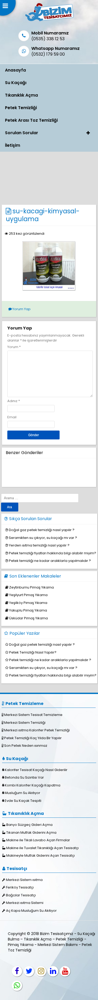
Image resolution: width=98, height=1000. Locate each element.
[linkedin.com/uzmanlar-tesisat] (53, 971)
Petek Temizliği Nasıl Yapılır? (32, 652)
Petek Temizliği (21, 108)
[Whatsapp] (17, 985)
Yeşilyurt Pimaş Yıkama (28, 594)
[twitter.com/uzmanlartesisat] (29, 971)
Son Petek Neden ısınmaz (25, 745)
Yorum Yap (21, 309)
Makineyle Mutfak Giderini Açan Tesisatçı (40, 855)
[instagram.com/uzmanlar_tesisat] (41, 971)
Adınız (12, 400)
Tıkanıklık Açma (21, 95)
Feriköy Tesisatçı (20, 887)
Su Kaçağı (15, 83)
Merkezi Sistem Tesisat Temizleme (33, 714)
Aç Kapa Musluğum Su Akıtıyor (31, 910)
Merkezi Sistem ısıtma (24, 879)
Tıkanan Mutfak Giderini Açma (31, 832)
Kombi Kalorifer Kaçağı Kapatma (32, 785)
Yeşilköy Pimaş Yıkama (28, 602)
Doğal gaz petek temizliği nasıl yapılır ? (41, 529)
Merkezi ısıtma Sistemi (24, 902)
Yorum (14, 346)
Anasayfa (15, 70)
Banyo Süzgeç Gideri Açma (29, 824)
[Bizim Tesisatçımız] (49, 21)
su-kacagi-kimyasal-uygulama (42, 215)
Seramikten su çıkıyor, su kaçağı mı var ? (43, 537)
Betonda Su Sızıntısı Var (24, 777)
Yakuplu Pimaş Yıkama (28, 610)
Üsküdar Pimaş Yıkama (28, 618)
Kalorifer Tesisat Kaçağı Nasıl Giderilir (36, 769)
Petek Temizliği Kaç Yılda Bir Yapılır (33, 738)
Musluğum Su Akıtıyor (22, 792)
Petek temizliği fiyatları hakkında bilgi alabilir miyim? (52, 553)
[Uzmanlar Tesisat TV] (65, 971)
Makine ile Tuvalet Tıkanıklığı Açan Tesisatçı (42, 847)
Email (11, 417)
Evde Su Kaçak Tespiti (23, 800)
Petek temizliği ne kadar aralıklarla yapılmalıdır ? (50, 560)
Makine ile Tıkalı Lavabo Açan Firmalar (38, 840)
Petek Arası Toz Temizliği (31, 120)
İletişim (12, 145)
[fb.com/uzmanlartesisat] (17, 971)
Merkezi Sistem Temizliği (24, 722)
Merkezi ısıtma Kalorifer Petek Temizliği (37, 730)
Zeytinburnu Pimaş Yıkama (31, 587)
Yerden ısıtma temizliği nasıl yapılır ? (39, 545)
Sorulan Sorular (21, 133)
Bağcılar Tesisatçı (21, 895)
